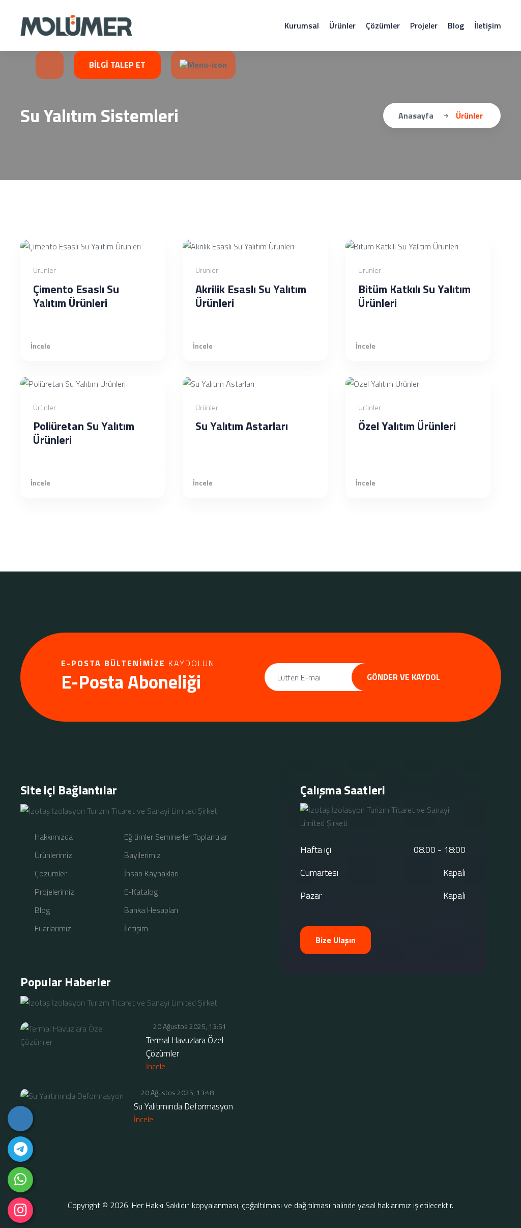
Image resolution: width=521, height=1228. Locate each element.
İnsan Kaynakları (150, 873)
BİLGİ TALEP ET (117, 65)
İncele (40, 345)
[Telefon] (20, 1118)
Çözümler (383, 25)
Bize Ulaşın (335, 940)
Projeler (424, 25)
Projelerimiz (53, 892)
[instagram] (20, 1210)
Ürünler (342, 25)
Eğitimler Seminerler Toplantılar (174, 837)
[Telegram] (20, 1149)
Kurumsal (301, 25)
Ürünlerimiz (52, 855)
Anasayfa (415, 115)
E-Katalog (140, 892)
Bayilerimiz (141, 855)
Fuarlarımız (52, 928)
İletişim (487, 25)
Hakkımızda (53, 837)
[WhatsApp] (20, 1179)
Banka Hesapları (150, 910)
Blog (456, 25)
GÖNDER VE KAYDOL (403, 677)
